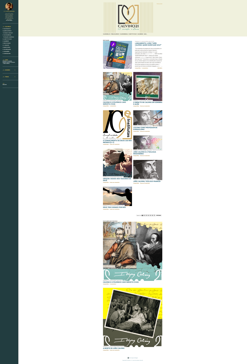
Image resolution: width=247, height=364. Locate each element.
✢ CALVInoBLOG (7, 28)
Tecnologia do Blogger (134, 357)
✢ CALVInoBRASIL (7, 35)
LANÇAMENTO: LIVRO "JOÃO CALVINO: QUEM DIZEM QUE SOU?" (148, 44)
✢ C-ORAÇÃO (6, 45)
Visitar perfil (9, 20)
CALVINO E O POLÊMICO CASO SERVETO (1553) (114, 103)
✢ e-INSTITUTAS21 (7, 39)
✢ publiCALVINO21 (7, 30)
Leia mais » (159, 68)
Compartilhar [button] (138, 68)
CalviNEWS (140, 34)
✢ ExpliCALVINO (6, 47)
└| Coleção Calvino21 (8, 32)
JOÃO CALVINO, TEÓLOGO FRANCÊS (146, 181)
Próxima (158, 215)
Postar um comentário (145, 106)
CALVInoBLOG (106, 34)
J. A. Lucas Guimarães (9, 11)
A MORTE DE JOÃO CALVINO (113, 348)
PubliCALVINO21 (115, 34)
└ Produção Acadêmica (8, 37)
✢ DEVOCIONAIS (7, 43)
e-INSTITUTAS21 (133, 34)
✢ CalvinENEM (6, 51)
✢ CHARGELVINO (7, 53)
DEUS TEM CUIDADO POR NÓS (114, 207)
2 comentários (145, 68)
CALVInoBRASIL (124, 34)
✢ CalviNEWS (6, 41)
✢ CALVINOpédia (7, 49)
